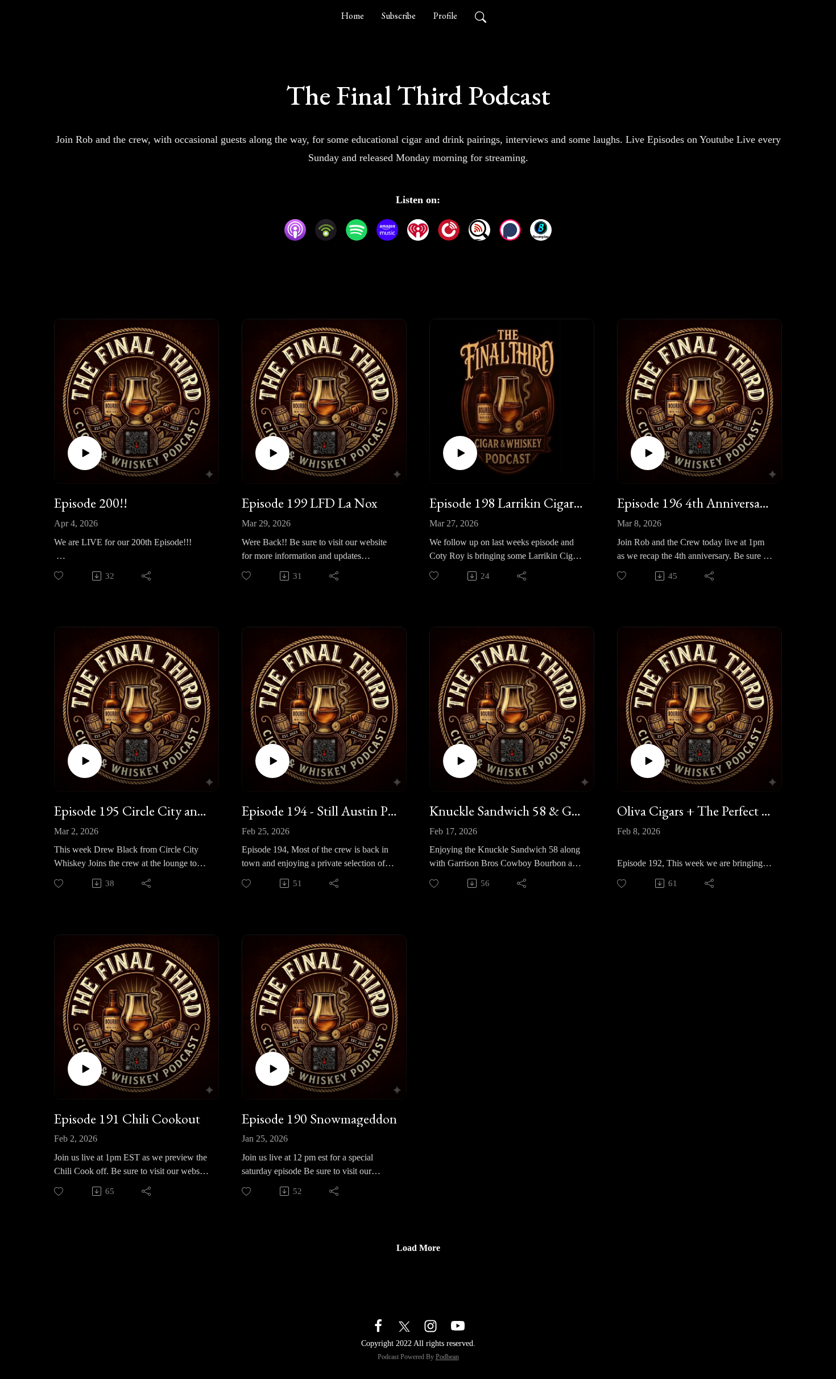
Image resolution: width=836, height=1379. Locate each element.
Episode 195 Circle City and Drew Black (132, 811)
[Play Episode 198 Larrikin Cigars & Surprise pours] (460, 453)
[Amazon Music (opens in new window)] (387, 230)
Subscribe (399, 16)
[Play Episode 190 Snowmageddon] (272, 1069)
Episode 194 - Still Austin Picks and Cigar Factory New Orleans (320, 811)
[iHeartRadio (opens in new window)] (418, 230)
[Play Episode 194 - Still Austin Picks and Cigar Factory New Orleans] (272, 761)
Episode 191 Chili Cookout (127, 1119)
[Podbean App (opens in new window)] (326, 230)
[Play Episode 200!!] (85, 453)
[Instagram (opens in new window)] (430, 1325)
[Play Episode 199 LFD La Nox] (272, 453)
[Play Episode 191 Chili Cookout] (85, 1069)
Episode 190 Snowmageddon (319, 1119)
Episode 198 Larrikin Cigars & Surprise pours (507, 503)
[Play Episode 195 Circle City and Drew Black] (85, 761)
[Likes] (59, 576)
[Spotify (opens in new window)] (356, 230)
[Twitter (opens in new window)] (404, 1325)
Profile (445, 16)
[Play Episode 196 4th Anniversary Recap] (648, 453)
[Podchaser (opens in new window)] (510, 230)
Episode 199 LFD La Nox (309, 503)
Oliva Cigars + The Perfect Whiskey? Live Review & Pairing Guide (695, 811)
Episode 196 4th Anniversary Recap (695, 503)
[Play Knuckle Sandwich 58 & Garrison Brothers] (460, 761)
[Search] (480, 16)
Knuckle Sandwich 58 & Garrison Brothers (507, 811)
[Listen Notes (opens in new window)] (479, 230)
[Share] (147, 576)
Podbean (447, 1357)
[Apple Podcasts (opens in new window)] (295, 230)
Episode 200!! (90, 503)
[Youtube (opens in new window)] (458, 1325)
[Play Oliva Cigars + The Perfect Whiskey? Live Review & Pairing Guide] (648, 761)
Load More (418, 1248)
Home (352, 16)
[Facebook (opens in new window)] (378, 1325)
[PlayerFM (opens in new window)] (449, 230)
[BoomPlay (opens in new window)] (541, 230)
